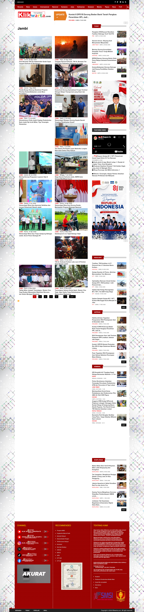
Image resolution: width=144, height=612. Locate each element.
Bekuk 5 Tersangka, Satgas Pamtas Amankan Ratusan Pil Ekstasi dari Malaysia (108, 175)
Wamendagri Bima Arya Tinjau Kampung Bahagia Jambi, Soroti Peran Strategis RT (35, 235)
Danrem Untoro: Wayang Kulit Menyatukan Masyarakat (102, 42)
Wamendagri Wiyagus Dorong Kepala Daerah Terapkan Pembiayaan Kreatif (70, 121)
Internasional (44, 7)
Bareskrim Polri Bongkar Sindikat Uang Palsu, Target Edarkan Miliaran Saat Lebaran (104, 417)
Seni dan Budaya (61, 547)
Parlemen (95, 324)
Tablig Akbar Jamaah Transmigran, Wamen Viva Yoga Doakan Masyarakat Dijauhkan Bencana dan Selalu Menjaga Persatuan (35, 292)
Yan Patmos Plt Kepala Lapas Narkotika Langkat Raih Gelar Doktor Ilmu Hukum (71, 149)
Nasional (55, 7)
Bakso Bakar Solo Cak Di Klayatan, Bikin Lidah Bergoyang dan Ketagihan (103, 468)
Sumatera (64, 7)
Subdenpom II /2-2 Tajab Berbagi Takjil (68, 234)
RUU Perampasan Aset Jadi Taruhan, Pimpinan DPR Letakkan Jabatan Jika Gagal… (104, 337)
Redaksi (97, 576)
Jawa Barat (95, 64)
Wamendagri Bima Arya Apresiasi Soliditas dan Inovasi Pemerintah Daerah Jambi (34, 206)
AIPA (58, 555)
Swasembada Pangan (63, 539)
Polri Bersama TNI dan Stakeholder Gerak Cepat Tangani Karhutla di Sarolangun (35, 62)
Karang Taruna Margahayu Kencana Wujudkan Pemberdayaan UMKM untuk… (104, 494)
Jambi (21, 60)
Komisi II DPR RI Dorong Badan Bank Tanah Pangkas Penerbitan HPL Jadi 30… (103, 329)
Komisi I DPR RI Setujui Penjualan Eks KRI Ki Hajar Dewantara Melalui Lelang (103, 346)
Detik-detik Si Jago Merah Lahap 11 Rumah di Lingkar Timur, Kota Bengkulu (108, 163)
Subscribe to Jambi (18, 301)
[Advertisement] (109, 248)
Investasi (59, 544)
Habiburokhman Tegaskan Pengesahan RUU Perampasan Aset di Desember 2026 (104, 320)
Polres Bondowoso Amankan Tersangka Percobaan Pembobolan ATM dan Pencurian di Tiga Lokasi (103, 383)
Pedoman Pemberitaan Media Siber (105, 579)
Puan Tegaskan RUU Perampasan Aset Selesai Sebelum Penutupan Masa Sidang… (103, 355)
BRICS (59, 552)
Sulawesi (91, 7)
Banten (94, 73)
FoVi (120, 7)
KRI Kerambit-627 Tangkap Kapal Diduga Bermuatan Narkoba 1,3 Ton (104, 373)
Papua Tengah (96, 411)
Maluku (99, 7)
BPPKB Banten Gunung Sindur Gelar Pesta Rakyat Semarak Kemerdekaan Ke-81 (104, 60)
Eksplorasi (95, 471)
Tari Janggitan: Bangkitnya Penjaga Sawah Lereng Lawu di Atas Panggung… (104, 476)
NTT (93, 276)
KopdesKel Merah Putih (63, 533)
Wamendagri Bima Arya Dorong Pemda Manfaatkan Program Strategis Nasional (68, 206)
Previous (125, 23)
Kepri (94, 376)
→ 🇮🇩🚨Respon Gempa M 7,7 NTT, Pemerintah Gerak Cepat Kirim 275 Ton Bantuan (107, 157)
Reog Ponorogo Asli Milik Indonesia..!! (107, 170)
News (28, 7)
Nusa (114, 7)
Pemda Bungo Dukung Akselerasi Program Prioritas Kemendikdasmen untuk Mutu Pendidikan (33, 92)
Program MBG (61, 530)
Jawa (72, 7)
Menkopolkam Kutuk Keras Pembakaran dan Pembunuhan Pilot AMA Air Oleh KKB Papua (104, 393)
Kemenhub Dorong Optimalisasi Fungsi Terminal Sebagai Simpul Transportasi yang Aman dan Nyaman (71, 92)
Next (127, 23)
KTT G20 (59, 558)
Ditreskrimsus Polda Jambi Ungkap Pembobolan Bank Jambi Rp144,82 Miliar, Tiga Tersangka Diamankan (35, 122)
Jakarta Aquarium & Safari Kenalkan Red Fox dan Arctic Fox (104, 484)
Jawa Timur (95, 44)
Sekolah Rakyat (61, 536)
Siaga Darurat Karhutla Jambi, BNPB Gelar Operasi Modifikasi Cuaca (69, 178)
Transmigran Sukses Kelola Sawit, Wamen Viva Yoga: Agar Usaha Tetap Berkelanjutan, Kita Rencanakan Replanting (70, 292)
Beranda (20, 7)
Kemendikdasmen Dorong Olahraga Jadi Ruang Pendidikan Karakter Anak (104, 69)
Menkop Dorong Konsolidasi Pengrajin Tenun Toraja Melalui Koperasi (102, 51)
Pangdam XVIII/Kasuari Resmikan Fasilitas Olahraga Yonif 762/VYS (103, 33)
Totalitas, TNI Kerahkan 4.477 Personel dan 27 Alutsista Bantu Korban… (103, 265)
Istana (35, 7)
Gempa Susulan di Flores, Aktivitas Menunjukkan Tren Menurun (104, 273)
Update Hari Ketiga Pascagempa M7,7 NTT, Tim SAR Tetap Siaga (103, 291)
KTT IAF (59, 561)
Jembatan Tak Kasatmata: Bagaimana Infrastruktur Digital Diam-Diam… (102, 503)
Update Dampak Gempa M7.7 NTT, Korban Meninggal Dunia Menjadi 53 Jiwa (104, 300)
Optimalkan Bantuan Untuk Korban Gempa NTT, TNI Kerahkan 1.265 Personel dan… (103, 283)
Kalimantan (81, 7)
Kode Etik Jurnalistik (101, 582)
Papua (107, 7)
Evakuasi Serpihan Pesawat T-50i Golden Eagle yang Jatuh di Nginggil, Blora (108, 167)
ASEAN (59, 550)
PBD (93, 36)
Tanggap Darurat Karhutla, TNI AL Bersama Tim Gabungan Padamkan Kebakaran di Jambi (70, 62)
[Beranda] (35, 14)
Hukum (94, 397)
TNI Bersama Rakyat (63, 541)
